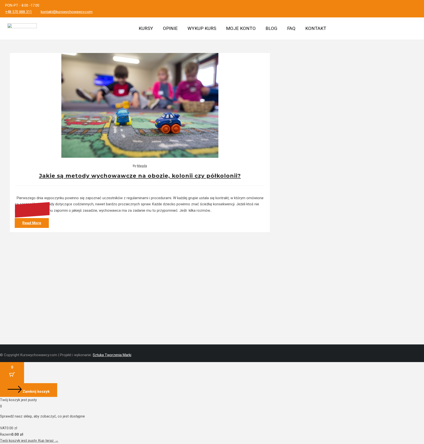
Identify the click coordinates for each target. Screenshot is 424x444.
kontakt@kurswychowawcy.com (67, 12)
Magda (142, 166)
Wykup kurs (201, 28)
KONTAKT (315, 28)
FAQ (291, 28)
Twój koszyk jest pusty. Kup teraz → (29, 440)
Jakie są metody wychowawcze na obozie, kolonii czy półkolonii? (140, 175)
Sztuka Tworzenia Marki (112, 355)
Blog (271, 28)
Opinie (170, 28)
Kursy (146, 28)
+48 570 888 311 (18, 12)
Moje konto (241, 28)
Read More (31, 223)
